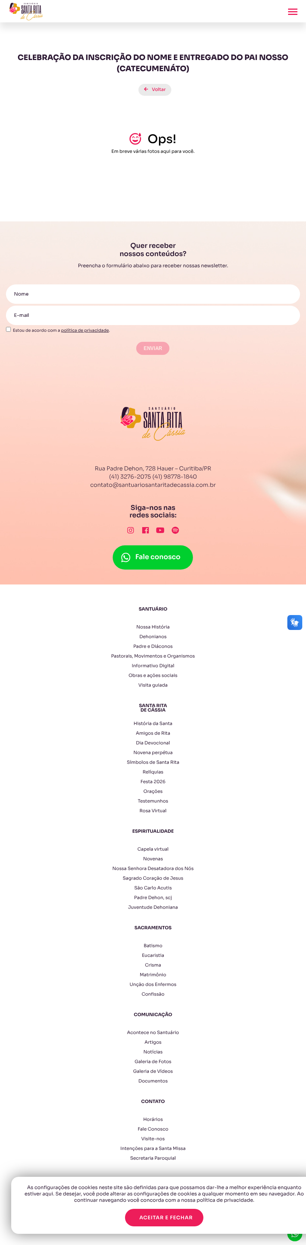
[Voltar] (153, 84)
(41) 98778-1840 (174, 476)
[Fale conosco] (153, 549)
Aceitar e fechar (166, 1217)
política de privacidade (85, 330)
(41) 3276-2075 (130, 476)
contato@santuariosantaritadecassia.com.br (153, 485)
